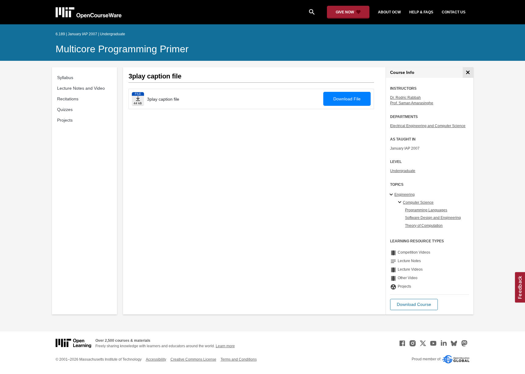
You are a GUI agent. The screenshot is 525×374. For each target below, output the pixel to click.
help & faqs (421, 12)
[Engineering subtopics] (392, 195)
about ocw (389, 12)
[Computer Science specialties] (400, 202)
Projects (65, 120)
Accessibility (156, 359)
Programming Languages (426, 210)
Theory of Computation (424, 225)
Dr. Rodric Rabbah (405, 97)
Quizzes (65, 109)
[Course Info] (468, 72)
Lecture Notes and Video (81, 88)
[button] (414, 304)
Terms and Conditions (239, 359)
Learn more (225, 346)
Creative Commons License (193, 359)
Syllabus (65, 77)
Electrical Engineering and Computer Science (427, 126)
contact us (453, 12)
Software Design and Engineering (433, 218)
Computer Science (418, 202)
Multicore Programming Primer (122, 48)
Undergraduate (402, 171)
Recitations (67, 98)
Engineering (404, 194)
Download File (347, 98)
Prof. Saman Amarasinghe (411, 103)
